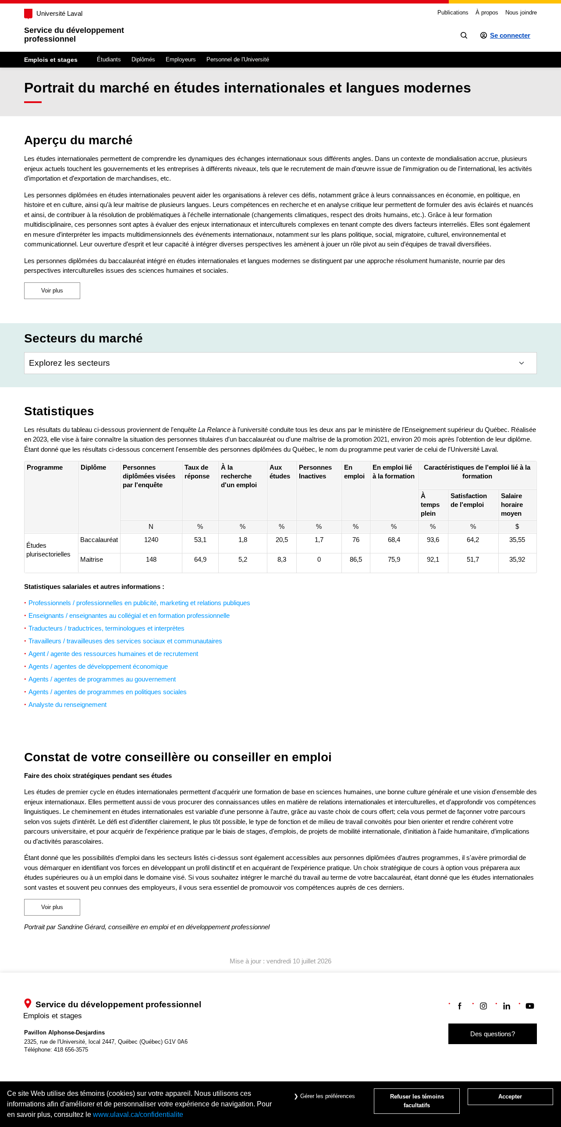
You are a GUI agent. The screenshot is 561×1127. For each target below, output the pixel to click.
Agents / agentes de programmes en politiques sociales (108, 691)
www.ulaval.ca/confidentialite (138, 1114)
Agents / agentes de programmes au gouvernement (103, 679)
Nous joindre (521, 12)
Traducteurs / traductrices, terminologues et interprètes (107, 628)
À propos (487, 12)
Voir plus (52, 290)
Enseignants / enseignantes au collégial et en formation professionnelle (129, 615)
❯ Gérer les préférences (323, 1096)
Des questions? (492, 1034)
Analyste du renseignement (68, 704)
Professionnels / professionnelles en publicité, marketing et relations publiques (139, 602)
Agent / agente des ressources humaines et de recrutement (114, 653)
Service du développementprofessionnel (74, 34)
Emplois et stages (51, 59)
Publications (453, 12)
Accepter (510, 1096)
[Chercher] (464, 35)
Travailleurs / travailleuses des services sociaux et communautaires (125, 641)
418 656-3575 (71, 1049)
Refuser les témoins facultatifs (417, 1101)
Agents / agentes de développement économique (98, 666)
